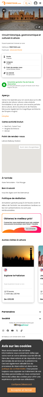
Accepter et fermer (21, 390)
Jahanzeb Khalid (16, 50)
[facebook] (7, 330)
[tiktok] (21, 330)
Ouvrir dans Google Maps (29, 147)
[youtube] (12, 330)
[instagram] (3, 330)
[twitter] (17, 330)
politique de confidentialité (14, 368)
